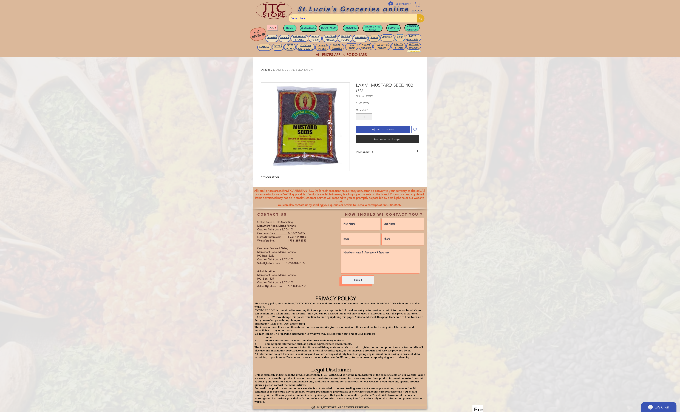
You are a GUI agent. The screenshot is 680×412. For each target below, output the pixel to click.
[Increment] (369, 117)
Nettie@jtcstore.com (269, 236)
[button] (418, 4)
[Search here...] (420, 18)
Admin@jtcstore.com (269, 286)
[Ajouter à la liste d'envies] (415, 129)
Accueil (266, 69)
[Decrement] (358, 117)
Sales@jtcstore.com (268, 263)
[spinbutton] (364, 117)
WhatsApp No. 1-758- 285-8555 (281, 240)
